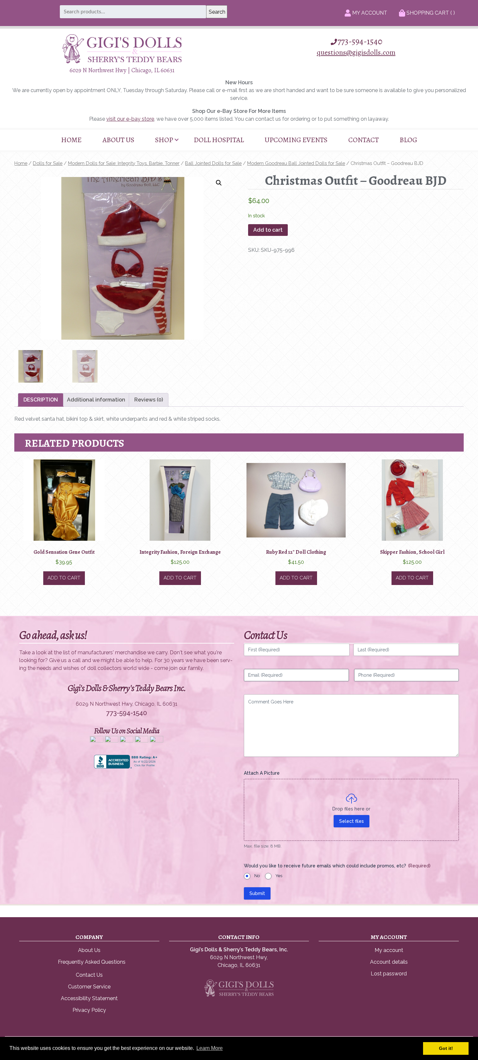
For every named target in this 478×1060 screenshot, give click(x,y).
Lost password (389, 974)
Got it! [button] (446, 1048)
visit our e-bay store (130, 119)
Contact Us (89, 975)
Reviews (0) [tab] (148, 400)
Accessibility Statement (89, 998)
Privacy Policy (89, 1010)
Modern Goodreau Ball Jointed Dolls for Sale (296, 163)
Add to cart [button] (63, 578)
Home (71, 140)
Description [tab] (40, 400)
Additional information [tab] (96, 400)
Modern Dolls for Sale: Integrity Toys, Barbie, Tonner (123, 163)
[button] (219, 183)
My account (389, 950)
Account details (389, 962)
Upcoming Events (296, 140)
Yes (278, 875)
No (257, 875)
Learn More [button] (209, 1048)
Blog (408, 140)
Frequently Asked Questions (92, 962)
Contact (363, 140)
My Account (369, 13)
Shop (164, 140)
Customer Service (89, 987)
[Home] (122, 62)
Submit (257, 893)
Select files (351, 821)
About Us (118, 140)
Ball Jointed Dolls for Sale (213, 163)
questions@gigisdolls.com (356, 52)
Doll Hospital (219, 140)
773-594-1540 (360, 41)
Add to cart (268, 230)
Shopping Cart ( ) (430, 13)
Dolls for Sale (47, 163)
